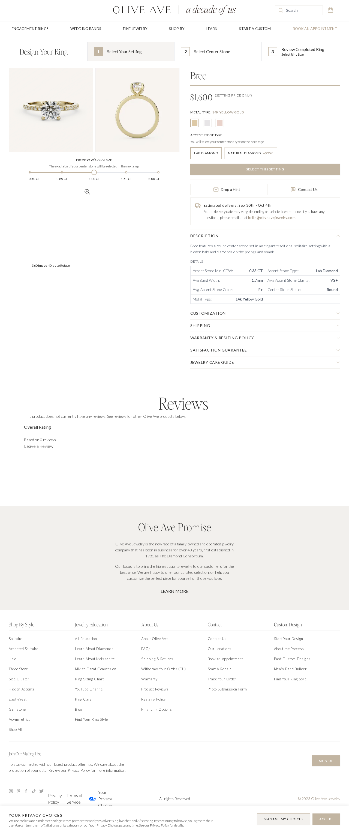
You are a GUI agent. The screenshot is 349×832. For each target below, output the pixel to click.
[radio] (195, 123)
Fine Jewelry (135, 28)
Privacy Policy (55, 798)
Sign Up (326, 761)
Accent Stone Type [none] (206, 135)
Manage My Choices (283, 819)
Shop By (176, 28)
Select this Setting (265, 169)
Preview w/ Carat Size (94, 160)
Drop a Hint (230, 189)
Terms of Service (75, 798)
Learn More (174, 591)
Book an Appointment (315, 28)
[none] (217, 112)
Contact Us (308, 189)
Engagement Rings (30, 28)
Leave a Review (38, 446)
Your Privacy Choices (105, 798)
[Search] (281, 10)
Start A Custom (255, 28)
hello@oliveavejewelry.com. (272, 217)
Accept (326, 819)
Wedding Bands (85, 28)
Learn (212, 28)
